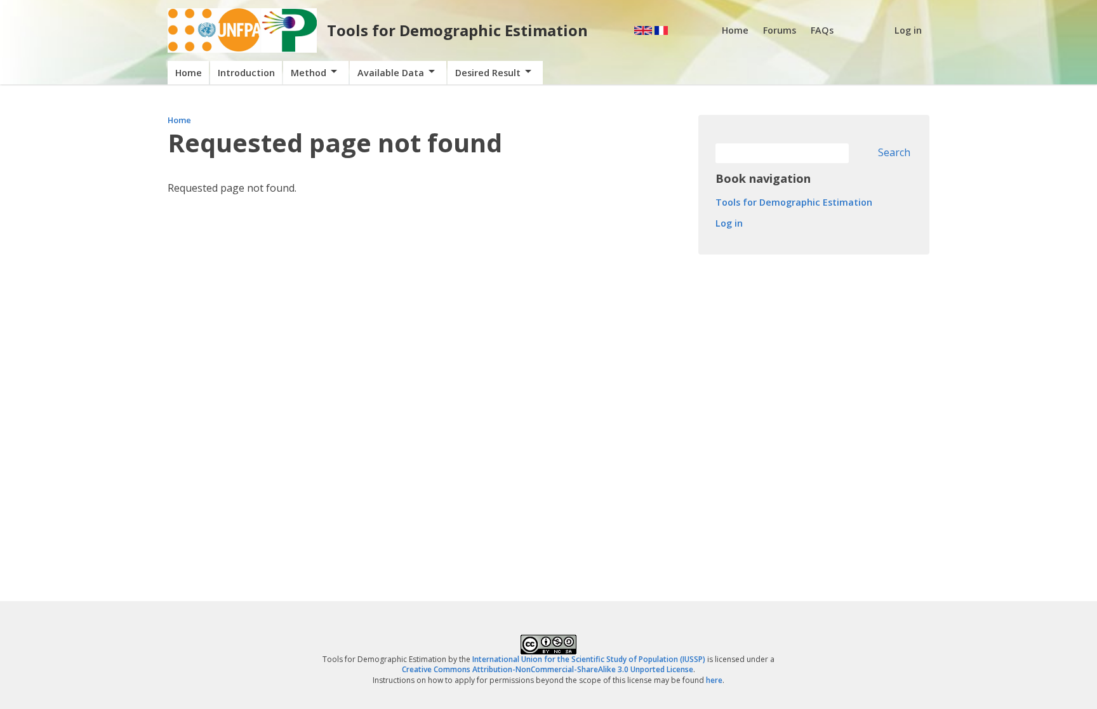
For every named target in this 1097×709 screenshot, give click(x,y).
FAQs (822, 30)
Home (735, 30)
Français (661, 30)
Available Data (390, 73)
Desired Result (488, 73)
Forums (779, 30)
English (643, 30)
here (714, 680)
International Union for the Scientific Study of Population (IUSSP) (588, 659)
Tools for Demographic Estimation (457, 30)
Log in (908, 30)
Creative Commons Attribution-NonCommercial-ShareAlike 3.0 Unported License (547, 669)
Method (308, 73)
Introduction (246, 73)
